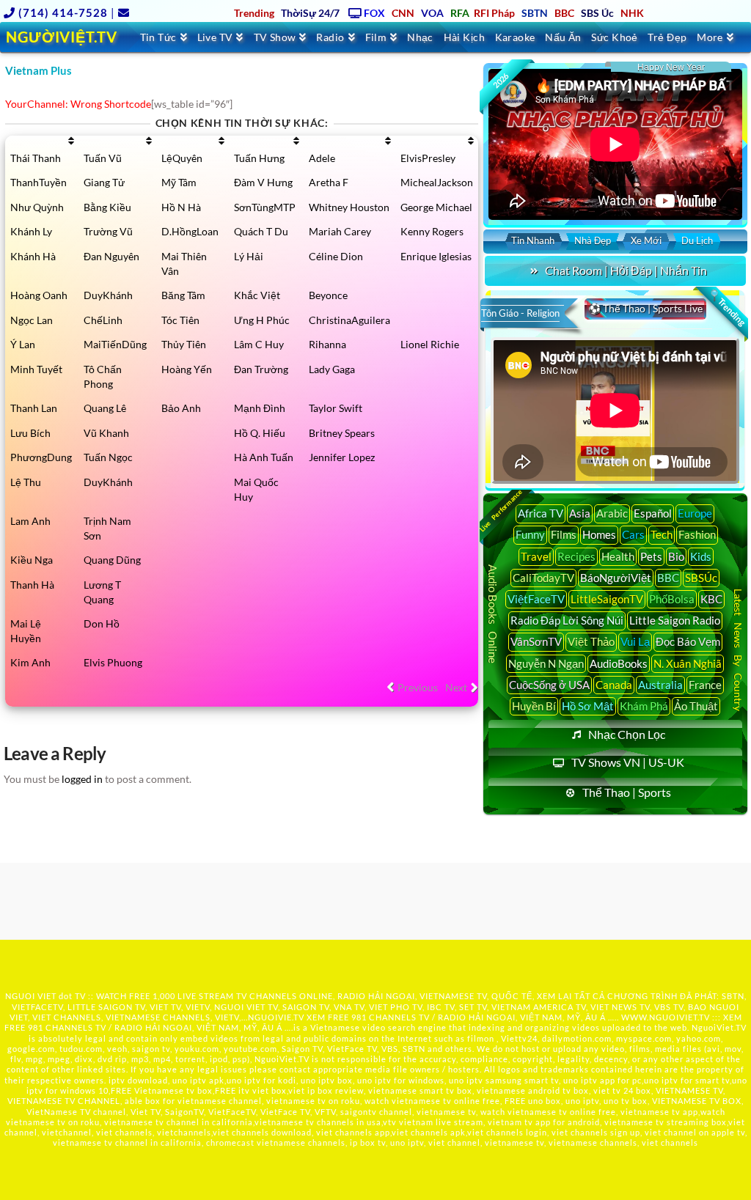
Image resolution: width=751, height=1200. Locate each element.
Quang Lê (105, 408)
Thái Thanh (35, 158)
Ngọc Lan (31, 320)
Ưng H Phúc (262, 320)
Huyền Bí (534, 706)
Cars (633, 534)
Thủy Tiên (183, 344)
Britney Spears (342, 433)
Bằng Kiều (107, 207)
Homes (599, 534)
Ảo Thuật (696, 706)
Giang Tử (104, 182)
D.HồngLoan (190, 231)
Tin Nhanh (532, 240)
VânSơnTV (536, 641)
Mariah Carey (340, 231)
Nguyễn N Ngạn (546, 663)
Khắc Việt (257, 295)
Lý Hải (248, 256)
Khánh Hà (33, 256)
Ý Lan (22, 344)
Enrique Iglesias (436, 256)
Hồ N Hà (181, 207)
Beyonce (328, 295)
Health (617, 556)
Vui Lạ (635, 641)
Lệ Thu (25, 482)
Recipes (576, 556)
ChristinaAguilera (349, 320)
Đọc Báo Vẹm (688, 641)
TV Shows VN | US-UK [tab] (627, 762)
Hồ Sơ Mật (588, 706)
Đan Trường (261, 369)
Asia (579, 513)
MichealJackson (436, 182)
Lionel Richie (429, 344)
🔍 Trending (727, 307)
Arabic (612, 513)
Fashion (697, 534)
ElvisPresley (427, 158)
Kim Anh (30, 662)
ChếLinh (103, 320)
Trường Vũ (108, 231)
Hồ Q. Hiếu (259, 433)
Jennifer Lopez (342, 457)
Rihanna (327, 344)
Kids (700, 556)
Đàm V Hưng (263, 182)
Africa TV (540, 513)
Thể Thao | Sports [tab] (626, 792)
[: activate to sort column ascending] (41, 141)
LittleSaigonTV (607, 598)
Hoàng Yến (186, 369)
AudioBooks (619, 663)
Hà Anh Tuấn (263, 457)
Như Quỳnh (37, 207)
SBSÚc (701, 577)
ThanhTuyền (38, 182)
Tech (662, 534)
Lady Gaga (332, 369)
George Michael (436, 207)
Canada (614, 684)
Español (653, 513)
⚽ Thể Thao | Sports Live (645, 308)
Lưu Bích (30, 433)
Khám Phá (644, 706)
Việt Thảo (591, 641)
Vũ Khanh (106, 433)
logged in (82, 779)
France (705, 684)
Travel (536, 556)
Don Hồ (102, 623)
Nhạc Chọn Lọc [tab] (626, 734)
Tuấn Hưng (259, 158)
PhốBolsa (672, 598)
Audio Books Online (493, 613)
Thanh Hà (32, 584)
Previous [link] (418, 687)
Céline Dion (336, 256)
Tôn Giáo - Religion (520, 313)
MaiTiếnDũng (115, 344)
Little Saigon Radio (674, 620)
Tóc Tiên (180, 320)
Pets (651, 556)
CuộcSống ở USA (549, 684)
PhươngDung (41, 457)
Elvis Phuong (113, 662)
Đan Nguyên (111, 256)
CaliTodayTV (543, 577)
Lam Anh (30, 521)
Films (563, 534)
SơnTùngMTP (265, 207)
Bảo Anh (181, 408)
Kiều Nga (31, 559)
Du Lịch (697, 240)
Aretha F (328, 182)
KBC (711, 598)
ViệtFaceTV (536, 598)
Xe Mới (646, 240)
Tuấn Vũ (103, 158)
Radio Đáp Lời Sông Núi (566, 620)
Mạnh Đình (259, 408)
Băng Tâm (183, 295)
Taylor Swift (335, 408)
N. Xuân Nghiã (687, 663)
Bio (676, 556)
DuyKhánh (108, 295)
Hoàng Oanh (38, 295)
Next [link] (456, 687)
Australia (660, 684)
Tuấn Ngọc (108, 457)
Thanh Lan (33, 408)
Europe (695, 513)
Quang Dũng (112, 559)
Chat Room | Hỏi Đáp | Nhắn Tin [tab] (626, 270)
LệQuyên (181, 158)
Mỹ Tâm (179, 182)
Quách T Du (261, 231)
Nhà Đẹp (592, 240)
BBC (668, 577)
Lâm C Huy (259, 344)
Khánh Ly (31, 231)
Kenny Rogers (432, 231)
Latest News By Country (738, 650)
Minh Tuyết (36, 369)
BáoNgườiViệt (615, 577)
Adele (322, 158)
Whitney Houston (349, 207)
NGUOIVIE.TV (276, 1017)
